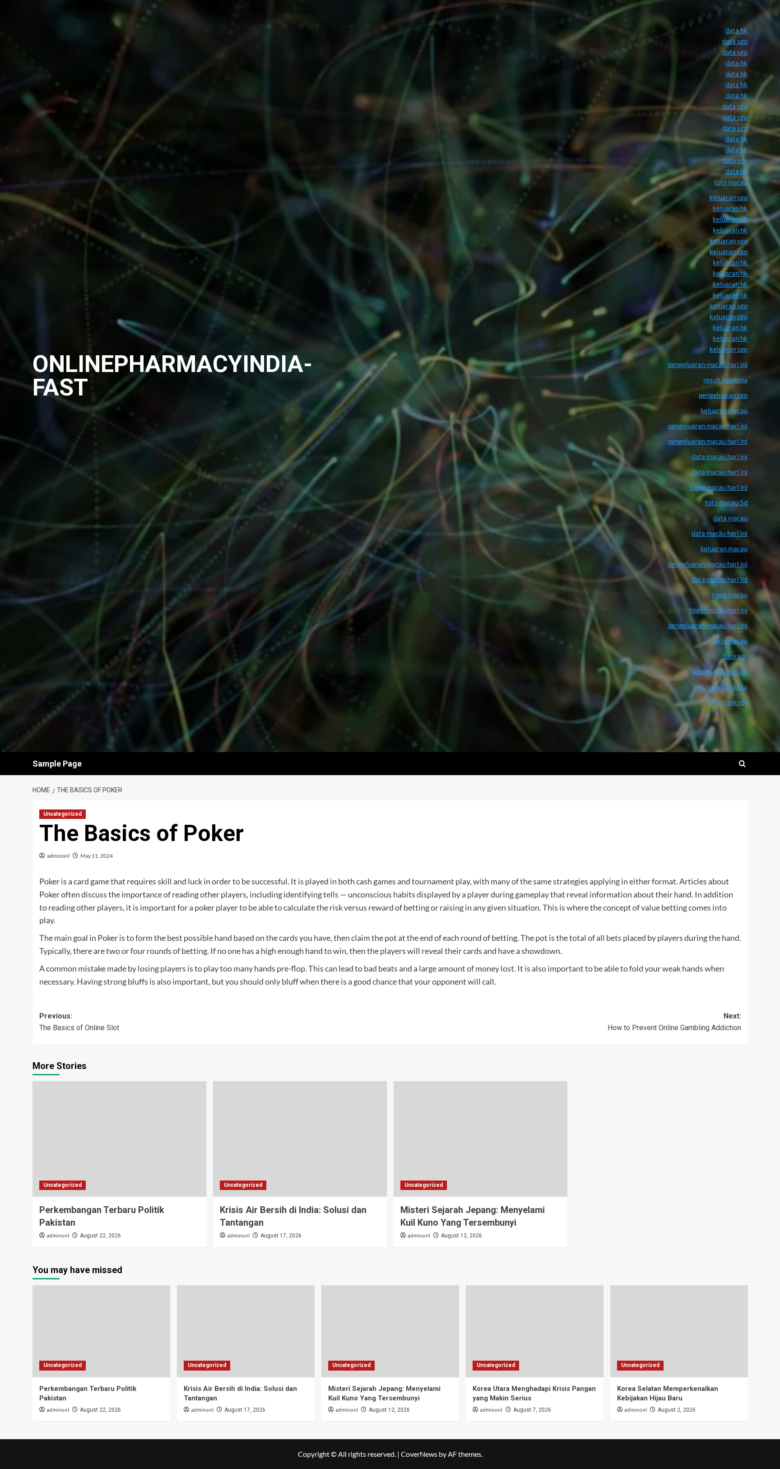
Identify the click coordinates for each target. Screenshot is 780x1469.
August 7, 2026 (532, 1410)
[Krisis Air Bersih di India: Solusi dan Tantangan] (300, 1139)
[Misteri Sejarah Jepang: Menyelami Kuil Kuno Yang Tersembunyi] (480, 1139)
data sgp (735, 41)
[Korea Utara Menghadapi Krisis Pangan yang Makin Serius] (535, 1331)
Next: (674, 1022)
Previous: (79, 1022)
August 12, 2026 (461, 1235)
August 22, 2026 (100, 1235)
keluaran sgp (729, 306)
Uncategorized (62, 814)
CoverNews (419, 1454)
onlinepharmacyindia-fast (172, 375)
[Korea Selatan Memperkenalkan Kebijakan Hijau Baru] (679, 1331)
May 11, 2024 (96, 855)
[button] (742, 764)
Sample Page (57, 763)
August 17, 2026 (281, 1235)
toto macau (731, 182)
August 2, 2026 (677, 1410)
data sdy (735, 160)
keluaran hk (730, 284)
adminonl (58, 855)
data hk (736, 30)
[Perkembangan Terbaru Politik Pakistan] (119, 1139)
